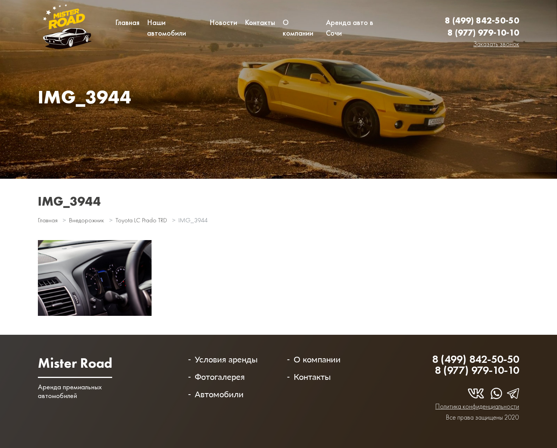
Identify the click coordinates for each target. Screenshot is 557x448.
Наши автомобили (166, 27)
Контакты (260, 22)
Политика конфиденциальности (477, 406)
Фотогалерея (220, 377)
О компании (298, 27)
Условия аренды (226, 359)
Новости (223, 22)
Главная (127, 22)
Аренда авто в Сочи (349, 27)
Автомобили (219, 394)
